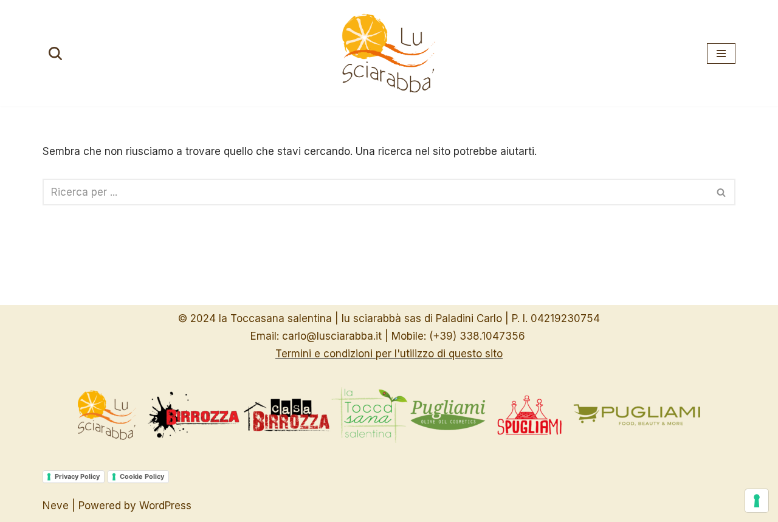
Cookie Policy (142, 476)
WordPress (165, 506)
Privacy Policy (77, 476)
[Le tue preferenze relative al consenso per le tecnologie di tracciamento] (756, 500)
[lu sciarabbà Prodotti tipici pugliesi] (389, 53)
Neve (56, 506)
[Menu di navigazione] (721, 53)
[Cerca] (55, 53)
